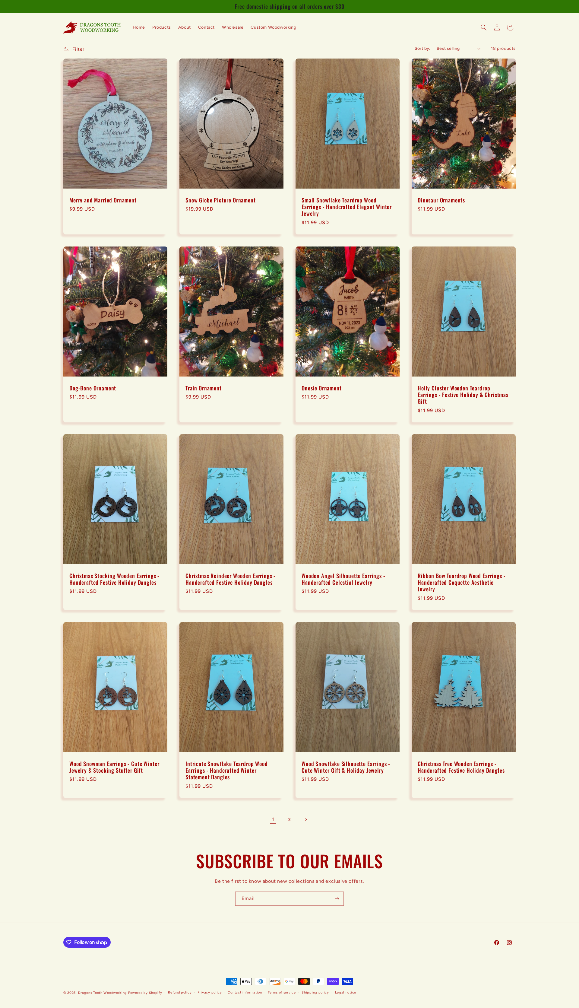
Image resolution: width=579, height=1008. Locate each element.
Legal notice (345, 992)
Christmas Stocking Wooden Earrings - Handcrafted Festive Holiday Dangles (114, 579)
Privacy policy (210, 992)
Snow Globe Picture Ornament (220, 200)
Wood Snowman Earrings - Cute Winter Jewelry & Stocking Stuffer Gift (114, 767)
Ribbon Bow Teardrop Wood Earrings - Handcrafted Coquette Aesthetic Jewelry (461, 582)
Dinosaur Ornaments (441, 200)
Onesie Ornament (322, 388)
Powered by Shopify (145, 993)
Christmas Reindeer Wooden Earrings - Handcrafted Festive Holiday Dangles (230, 579)
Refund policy (179, 992)
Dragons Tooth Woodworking (102, 993)
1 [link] (273, 819)
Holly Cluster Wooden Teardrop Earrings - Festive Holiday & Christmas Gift (463, 395)
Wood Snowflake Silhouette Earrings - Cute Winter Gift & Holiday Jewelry (346, 767)
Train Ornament (203, 388)
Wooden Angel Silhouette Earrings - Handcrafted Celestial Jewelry (343, 579)
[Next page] (305, 819)
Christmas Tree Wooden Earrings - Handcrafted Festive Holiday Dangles (461, 767)
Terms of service (282, 992)
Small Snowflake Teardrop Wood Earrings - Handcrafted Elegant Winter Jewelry (347, 207)
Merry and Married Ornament (103, 200)
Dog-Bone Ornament (92, 388)
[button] (483, 27)
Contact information (245, 992)
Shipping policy (315, 992)
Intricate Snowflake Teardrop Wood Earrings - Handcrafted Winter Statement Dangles (226, 770)
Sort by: (423, 48)
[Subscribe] (336, 899)
